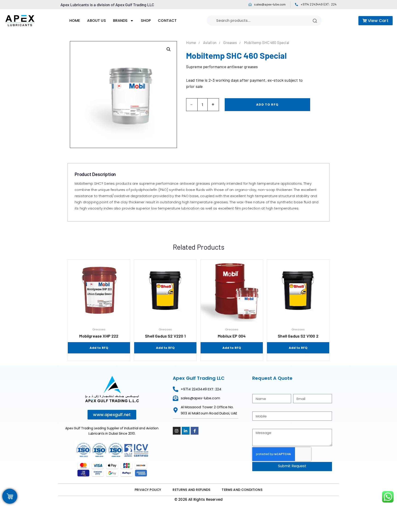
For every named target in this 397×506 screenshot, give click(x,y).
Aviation (209, 42)
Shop (146, 20)
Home (74, 20)
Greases (230, 42)
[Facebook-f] (194, 431)
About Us (96, 20)
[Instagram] (177, 431)
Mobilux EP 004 (232, 335)
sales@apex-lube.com (270, 4)
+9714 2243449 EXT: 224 (319, 4)
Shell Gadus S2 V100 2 (298, 335)
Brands (120, 20)
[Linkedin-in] (186, 431)
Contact (167, 20)
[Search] (315, 20)
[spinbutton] (202, 104)
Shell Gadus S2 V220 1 (165, 335)
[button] (168, 49)
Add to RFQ (267, 104)
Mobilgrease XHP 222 (98, 335)
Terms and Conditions (242, 489)
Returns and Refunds (191, 489)
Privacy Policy (148, 489)
